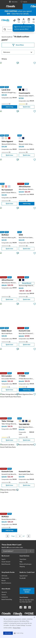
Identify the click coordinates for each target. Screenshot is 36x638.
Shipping (22, 566)
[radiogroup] (23, 90)
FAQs (21, 561)
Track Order (23, 559)
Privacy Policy (16, 627)
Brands (4, 580)
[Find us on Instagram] (25, 607)
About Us (4, 592)
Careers (4, 594)
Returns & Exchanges (26, 564)
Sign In (3, 559)
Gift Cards (4, 575)
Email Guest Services (27, 591)
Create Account (6, 561)
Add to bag (11, 107)
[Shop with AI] (14, 20)
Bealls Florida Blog (7, 599)
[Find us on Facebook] (21, 607)
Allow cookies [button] (8, 633)
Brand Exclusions (6, 583)
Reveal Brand (26, 283)
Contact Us (5, 597)
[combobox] (18, 52)
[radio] (20, 90)
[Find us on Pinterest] (29, 607)
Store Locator (5, 578)
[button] (19, 633)
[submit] (30, 551)
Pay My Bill (23, 578)
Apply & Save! (24, 575)
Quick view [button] (28, 107)
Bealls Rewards (6, 564)
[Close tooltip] (33, 26)
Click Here (16, 14)
